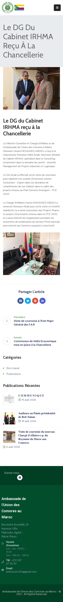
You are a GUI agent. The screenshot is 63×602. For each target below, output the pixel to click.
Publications (13, 374)
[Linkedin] (42, 301)
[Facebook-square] (19, 477)
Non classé (12, 368)
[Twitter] (28, 301)
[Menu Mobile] (57, 7)
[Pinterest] (35, 301)
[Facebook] (20, 301)
